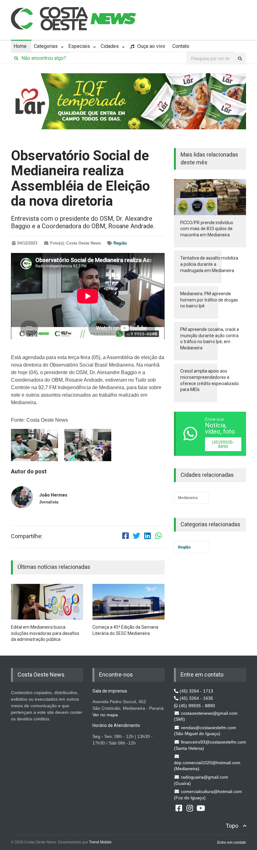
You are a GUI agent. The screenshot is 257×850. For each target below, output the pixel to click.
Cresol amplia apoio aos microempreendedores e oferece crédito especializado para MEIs (209, 380)
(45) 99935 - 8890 (196, 705)
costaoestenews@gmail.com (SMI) (206, 716)
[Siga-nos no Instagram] (189, 807)
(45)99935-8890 (223, 444)
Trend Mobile (100, 842)
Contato (180, 46)
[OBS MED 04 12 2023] (34, 445)
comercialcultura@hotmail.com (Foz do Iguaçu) (208, 794)
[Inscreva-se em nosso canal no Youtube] (200, 807)
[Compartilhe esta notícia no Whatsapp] (158, 536)
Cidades (110, 46)
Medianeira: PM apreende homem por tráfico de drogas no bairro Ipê (209, 299)
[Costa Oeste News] (73, 18)
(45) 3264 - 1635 (195, 698)
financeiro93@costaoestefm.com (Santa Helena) (210, 745)
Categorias (46, 46)
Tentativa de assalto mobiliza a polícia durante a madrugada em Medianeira (209, 264)
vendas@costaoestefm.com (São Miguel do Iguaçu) (205, 730)
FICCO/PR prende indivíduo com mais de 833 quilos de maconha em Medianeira (206, 228)
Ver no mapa (105, 714)
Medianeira (188, 498)
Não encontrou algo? (43, 58)
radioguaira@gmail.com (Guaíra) (201, 780)
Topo (232, 825)
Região (120, 243)
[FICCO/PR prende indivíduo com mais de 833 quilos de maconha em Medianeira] (210, 197)
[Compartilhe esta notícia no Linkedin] (147, 536)
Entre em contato (231, 842)
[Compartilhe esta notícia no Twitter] (136, 536)
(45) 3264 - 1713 (195, 690)
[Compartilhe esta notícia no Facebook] (125, 536)
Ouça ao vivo (150, 46)
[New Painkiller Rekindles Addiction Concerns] (47, 602)
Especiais (79, 46)
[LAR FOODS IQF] (128, 100)
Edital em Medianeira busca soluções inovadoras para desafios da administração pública (45, 633)
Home (20, 46)
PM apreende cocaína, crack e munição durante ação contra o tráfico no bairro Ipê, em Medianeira (209, 338)
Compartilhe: (27, 536)
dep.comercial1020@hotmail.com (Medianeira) (207, 765)
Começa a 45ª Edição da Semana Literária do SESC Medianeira (125, 630)
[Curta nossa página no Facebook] (178, 807)
